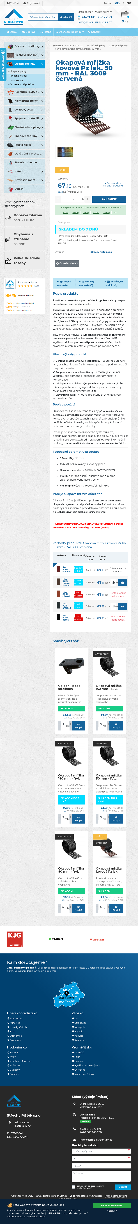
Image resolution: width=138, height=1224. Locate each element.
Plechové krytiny (25, 55)
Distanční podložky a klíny (30, 46)
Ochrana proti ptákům (22, 84)
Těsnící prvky (16, 80)
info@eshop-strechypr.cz (95, 22)
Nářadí (19, 171)
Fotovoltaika (23, 144)
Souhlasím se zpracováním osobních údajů (90, 1187)
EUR (129, 3)
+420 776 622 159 (90, 1129)
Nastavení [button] (112, 1210)
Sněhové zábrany (26, 136)
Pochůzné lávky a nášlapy (30, 92)
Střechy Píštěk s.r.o (101, 252)
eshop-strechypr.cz (69, 45)
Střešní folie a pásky (28, 127)
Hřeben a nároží (18, 75)
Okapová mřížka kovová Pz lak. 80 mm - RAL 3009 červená (109, 870)
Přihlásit (14, 3)
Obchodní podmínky (71, 31)
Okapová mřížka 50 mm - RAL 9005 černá (109, 777)
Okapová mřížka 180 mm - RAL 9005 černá (71, 777)
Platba (47, 31)
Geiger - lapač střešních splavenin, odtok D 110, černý (71, 687)
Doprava (30, 31)
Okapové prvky (18, 71)
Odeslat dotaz (68, 263)
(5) (86, 283)
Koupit (111, 199)
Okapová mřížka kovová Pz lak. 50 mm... (78, 48)
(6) (114, 283)
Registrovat (33, 3)
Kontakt (95, 31)
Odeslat (123, 1187)
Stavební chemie (26, 162)
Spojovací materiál (27, 118)
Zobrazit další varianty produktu (113, 184)
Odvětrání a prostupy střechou (30, 153)
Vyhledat (67, 17)
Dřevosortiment (25, 180)
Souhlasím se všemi (112, 1205)
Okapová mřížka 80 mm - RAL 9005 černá (71, 870)
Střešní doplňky (25, 63)
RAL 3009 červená (67, 569)
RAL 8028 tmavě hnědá (66, 582)
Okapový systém (25, 109)
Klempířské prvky (26, 100)
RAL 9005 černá (66, 617)
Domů (13, 31)
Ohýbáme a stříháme (23, 239)
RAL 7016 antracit (67, 605)
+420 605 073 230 (96, 17)
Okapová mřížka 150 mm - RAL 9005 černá (109, 687)
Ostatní (19, 188)
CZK (117, 3)
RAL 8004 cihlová (66, 594)
